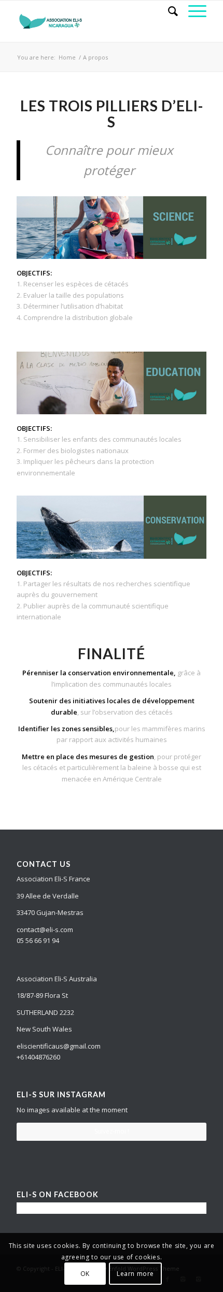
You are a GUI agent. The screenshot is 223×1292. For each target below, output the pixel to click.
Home (67, 57)
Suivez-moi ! (111, 1131)
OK (85, 1273)
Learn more (135, 1273)
